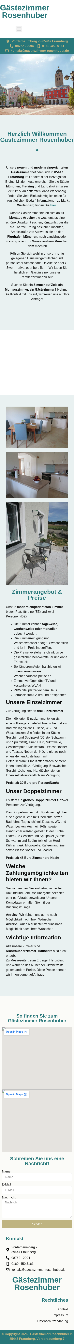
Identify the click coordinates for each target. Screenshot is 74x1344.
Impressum (60, 1315)
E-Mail (6, 1184)
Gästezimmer (25, 7)
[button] (19, 29)
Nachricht (8, 1197)
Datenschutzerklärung (52, 1321)
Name (6, 1171)
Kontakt (62, 1309)
